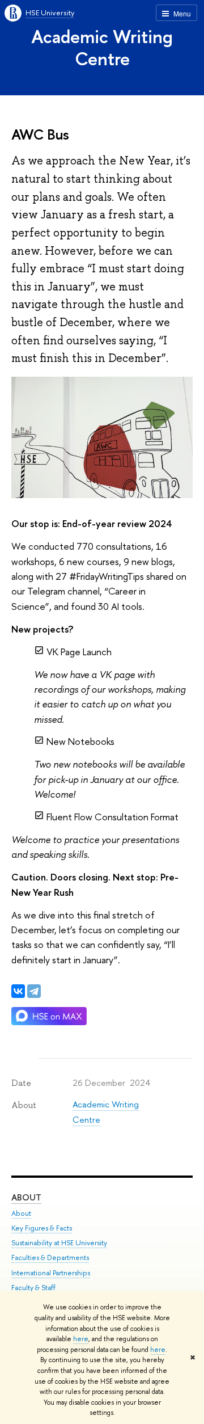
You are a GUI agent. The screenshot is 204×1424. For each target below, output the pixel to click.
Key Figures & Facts (41, 1228)
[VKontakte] (18, 991)
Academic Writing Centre (102, 47)
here (80, 1338)
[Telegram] (34, 991)
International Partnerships (50, 1273)
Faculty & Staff (33, 1287)
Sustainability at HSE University (59, 1243)
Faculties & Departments (50, 1257)
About (26, 1197)
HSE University (50, 12)
